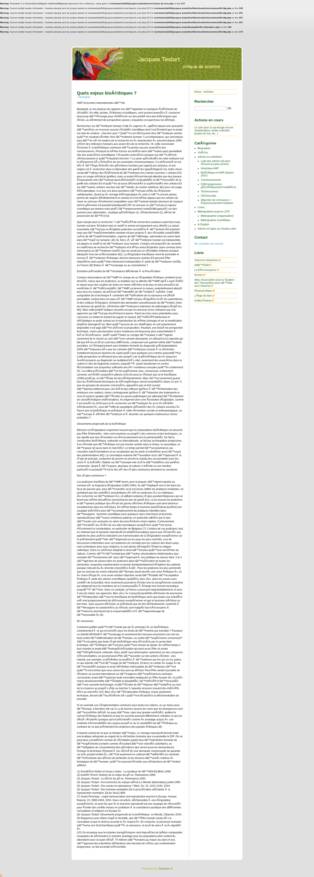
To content (281, 2)
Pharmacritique (203, 290)
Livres (201, 207)
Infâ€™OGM (201, 265)
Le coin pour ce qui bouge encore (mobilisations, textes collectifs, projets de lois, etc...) (213, 130)
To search (307, 2)
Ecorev (198, 274)
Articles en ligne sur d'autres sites (217, 228)
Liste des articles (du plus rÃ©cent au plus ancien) (215, 163)
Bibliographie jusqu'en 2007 (214, 211)
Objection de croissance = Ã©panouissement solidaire (217, 202)
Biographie (204, 148)
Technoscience (209, 191)
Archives (209, 91)
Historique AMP (210, 168)
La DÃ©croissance (205, 270)
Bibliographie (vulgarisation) (217, 215)
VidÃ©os (203, 152)
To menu (294, 2)
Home (197, 91)
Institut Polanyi (202, 300)
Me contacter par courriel (208, 243)
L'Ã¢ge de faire (203, 295)
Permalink (84, 97)
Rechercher (204, 101)
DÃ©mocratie (208, 195)
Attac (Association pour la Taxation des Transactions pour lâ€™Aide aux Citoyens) (214, 282)
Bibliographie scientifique (215, 220)
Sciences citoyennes (206, 260)
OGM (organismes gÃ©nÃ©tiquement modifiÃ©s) (218, 186)
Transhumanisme (211, 179)
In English (203, 224)
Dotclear (164, 868)
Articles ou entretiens (210, 156)
